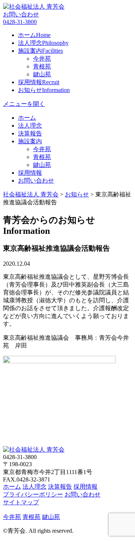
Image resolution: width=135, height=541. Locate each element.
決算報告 (30, 133)
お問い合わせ (21, 14)
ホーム (34, 35)
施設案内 (40, 51)
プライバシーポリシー (33, 494)
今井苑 (42, 58)
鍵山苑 (42, 74)
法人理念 (43, 43)
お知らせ (44, 90)
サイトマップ (21, 502)
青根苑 (42, 66)
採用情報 (38, 82)
